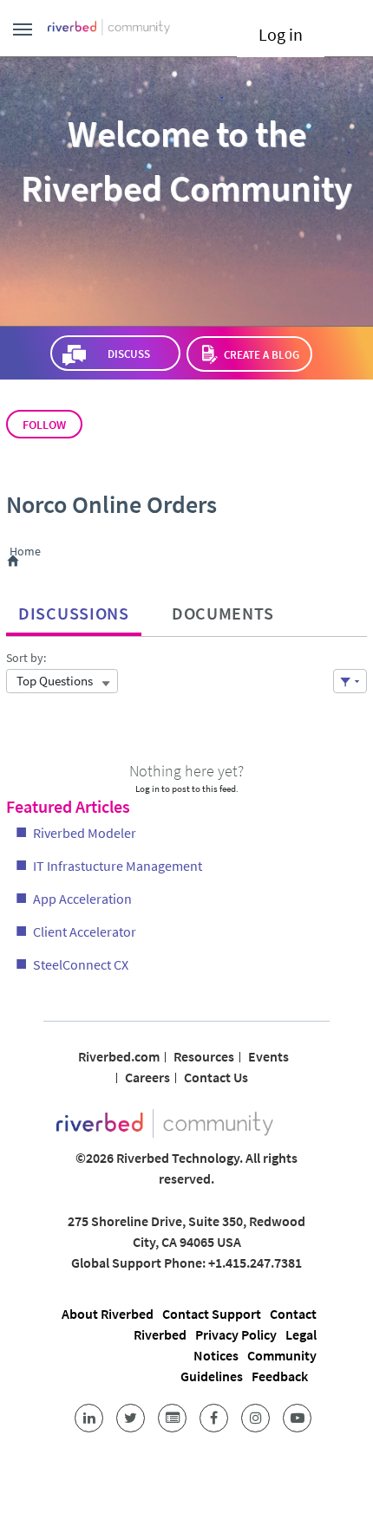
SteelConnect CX (80, 964)
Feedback (280, 1376)
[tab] (73, 609)
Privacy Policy (236, 1334)
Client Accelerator (84, 931)
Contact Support (211, 1313)
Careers (147, 1077)
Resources (203, 1056)
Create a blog (261, 354)
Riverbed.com (119, 1056)
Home (28, 552)
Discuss (128, 354)
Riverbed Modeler (84, 832)
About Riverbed (108, 1313)
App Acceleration (82, 898)
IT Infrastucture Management (117, 865)
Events (268, 1056)
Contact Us (216, 1077)
